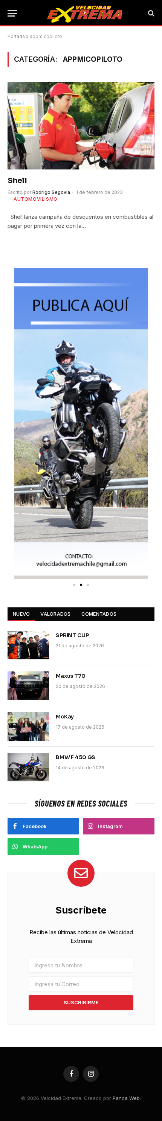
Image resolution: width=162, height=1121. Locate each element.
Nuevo (21, 614)
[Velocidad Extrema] (85, 13)
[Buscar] (150, 13)
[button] (23, 423)
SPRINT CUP (72, 635)
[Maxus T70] (28, 685)
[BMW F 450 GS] (28, 767)
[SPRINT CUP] (28, 645)
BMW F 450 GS (75, 757)
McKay (65, 716)
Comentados (99, 614)
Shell (17, 180)
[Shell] (81, 125)
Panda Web (126, 1098)
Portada (16, 36)
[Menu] (12, 13)
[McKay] (28, 726)
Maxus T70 (71, 676)
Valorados (55, 614)
